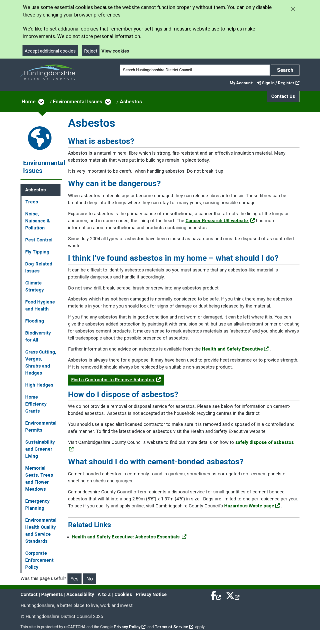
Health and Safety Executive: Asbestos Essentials (126, 537)
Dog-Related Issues (38, 267)
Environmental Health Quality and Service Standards (40, 530)
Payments (52, 594)
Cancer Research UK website (217, 220)
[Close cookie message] (293, 9)
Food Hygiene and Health (40, 305)
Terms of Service (171, 626)
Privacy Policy (127, 626)
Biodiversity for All (38, 336)
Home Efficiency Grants (35, 404)
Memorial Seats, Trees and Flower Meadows (39, 478)
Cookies (123, 594)
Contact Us (283, 96)
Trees (31, 202)
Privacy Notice (151, 594)
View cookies (115, 51)
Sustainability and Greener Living (40, 449)
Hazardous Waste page (249, 506)
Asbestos (131, 102)
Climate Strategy (34, 286)
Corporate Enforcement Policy (39, 560)
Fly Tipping (37, 252)
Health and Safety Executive (232, 349)
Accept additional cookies (50, 51)
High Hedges (39, 385)
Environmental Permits (40, 426)
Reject (90, 51)
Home (29, 102)
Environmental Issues (77, 102)
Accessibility (80, 594)
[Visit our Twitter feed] (233, 594)
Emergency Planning (37, 504)
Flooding (34, 321)
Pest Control (38, 240)
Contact (29, 594)
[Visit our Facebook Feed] (216, 594)
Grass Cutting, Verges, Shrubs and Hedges (40, 362)
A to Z (104, 594)
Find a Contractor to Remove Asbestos (113, 380)
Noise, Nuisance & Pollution (37, 221)
